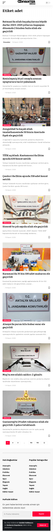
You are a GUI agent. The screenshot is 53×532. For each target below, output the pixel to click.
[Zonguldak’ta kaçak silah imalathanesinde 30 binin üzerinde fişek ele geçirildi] (26, 112)
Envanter (6, 42)
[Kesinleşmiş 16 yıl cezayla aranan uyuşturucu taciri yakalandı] (26, 61)
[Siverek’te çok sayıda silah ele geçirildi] (26, 209)
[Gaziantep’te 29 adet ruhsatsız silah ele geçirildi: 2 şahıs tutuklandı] (26, 405)
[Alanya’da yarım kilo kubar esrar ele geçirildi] (26, 307)
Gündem (6, 75)
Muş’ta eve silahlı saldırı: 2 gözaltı (22, 374)
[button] (42, 525)
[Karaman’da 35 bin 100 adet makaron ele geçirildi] (26, 256)
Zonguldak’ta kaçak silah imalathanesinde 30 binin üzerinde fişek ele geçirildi (24, 132)
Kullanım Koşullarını (15, 525)
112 (31, 443)
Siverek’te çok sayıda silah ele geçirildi (25, 226)
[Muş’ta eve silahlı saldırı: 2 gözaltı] (26, 357)
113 (38, 443)
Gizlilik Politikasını (26, 523)
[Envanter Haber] (27, 2)
